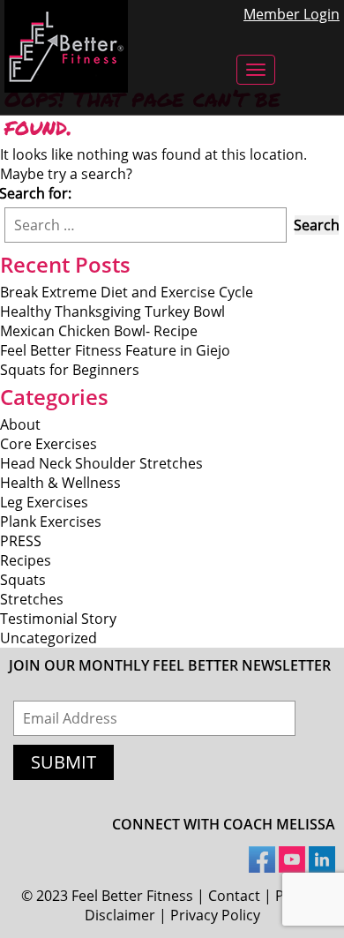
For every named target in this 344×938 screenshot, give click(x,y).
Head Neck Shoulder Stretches (101, 463)
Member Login (291, 14)
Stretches (32, 599)
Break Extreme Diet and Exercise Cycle (126, 292)
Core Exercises (48, 444)
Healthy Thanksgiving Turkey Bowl (112, 311)
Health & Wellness (60, 482)
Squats (23, 579)
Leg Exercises (44, 502)
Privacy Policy (215, 915)
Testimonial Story (58, 618)
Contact (234, 895)
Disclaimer (120, 915)
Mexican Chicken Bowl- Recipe (99, 331)
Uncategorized (48, 638)
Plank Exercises (50, 521)
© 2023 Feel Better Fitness (107, 895)
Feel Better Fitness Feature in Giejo (115, 350)
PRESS (20, 541)
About (20, 424)
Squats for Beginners (69, 369)
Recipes (25, 560)
